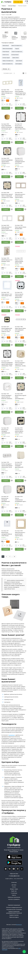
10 (14, 556)
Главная (4, 5)
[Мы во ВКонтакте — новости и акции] (9, 868)
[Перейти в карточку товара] (7, 83)
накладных (12, 735)
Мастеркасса (19, 924)
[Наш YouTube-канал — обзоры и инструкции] (13, 868)
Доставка (14, 885)
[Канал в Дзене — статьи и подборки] (17, 868)
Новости (14, 895)
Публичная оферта (14, 917)
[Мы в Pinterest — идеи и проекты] (5, 868)
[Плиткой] (23, 73)
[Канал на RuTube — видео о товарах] (21, 868)
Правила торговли (14, 915)
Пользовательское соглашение (14, 909)
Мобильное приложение (14, 897)
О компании (14, 893)
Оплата (14, 887)
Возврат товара (14, 889)
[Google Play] (14, 863)
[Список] (25, 73)
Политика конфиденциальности (14, 907)
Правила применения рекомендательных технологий (14, 912)
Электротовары (12, 5)
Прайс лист (14, 891)
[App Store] (14, 857)
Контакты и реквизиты (14, 899)
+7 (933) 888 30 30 (14, 876)
